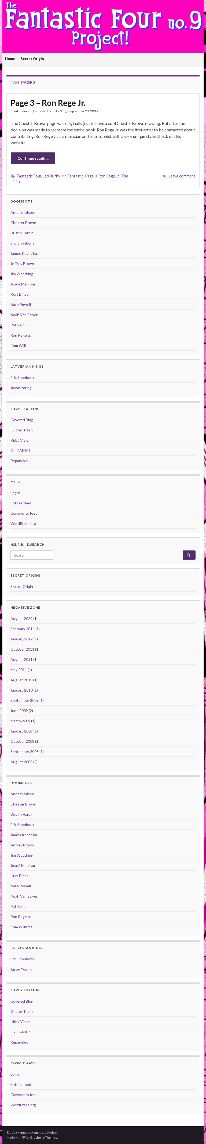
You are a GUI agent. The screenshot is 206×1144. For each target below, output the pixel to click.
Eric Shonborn (22, 243)
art (30, 111)
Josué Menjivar (22, 284)
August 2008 (21, 761)
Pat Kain (17, 325)
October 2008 (22, 741)
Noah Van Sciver (24, 314)
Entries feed (20, 503)
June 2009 (19, 710)
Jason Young (21, 387)
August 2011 (21, 659)
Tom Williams (21, 345)
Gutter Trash (21, 430)
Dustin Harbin (22, 233)
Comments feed (24, 513)
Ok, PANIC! (20, 450)
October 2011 (22, 649)
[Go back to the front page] (103, 26)
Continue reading (33, 158)
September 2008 (24, 751)
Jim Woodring (21, 273)
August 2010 (21, 680)
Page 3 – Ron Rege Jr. (48, 102)
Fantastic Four (29, 176)
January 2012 (21, 639)
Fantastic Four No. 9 (47, 111)
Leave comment (181, 176)
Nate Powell (20, 304)
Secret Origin (32, 59)
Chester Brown (23, 222)
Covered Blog (21, 419)
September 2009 (24, 700)
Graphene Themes (43, 1137)
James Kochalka (23, 253)
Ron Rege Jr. (109, 176)
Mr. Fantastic (72, 176)
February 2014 (22, 628)
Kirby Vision (20, 440)
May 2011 (18, 669)
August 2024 (21, 618)
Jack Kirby (51, 176)
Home (10, 59)
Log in (15, 492)
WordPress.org (23, 523)
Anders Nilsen (22, 212)
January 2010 (21, 690)
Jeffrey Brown (22, 263)
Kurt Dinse (19, 294)
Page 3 (91, 176)
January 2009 (21, 731)
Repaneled (19, 460)
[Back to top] (194, 1132)
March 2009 (20, 721)
